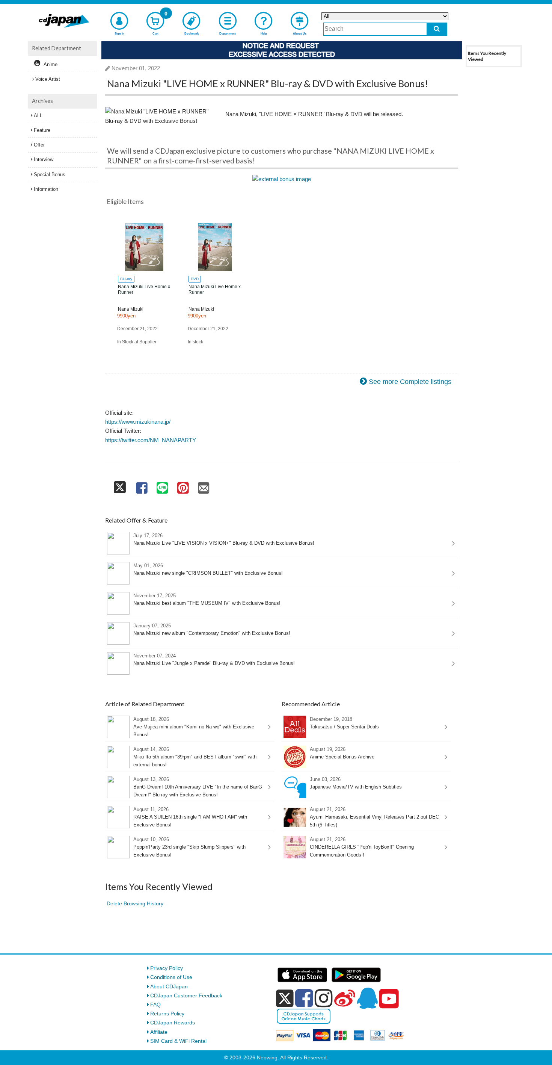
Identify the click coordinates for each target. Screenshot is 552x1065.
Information (46, 189)
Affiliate (158, 1032)
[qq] (367, 998)
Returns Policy (167, 1014)
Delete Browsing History (135, 903)
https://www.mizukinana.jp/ (137, 421)
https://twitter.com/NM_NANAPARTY (150, 440)
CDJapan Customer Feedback (186, 995)
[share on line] (162, 485)
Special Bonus (49, 174)
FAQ (155, 1005)
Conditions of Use (171, 977)
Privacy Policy (166, 968)
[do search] (437, 29)
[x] (285, 998)
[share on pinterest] (182, 485)
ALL (38, 115)
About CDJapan (169, 986)
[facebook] (304, 998)
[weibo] (344, 998)
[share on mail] (203, 485)
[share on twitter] (120, 485)
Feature (42, 130)
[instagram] (324, 998)
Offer (39, 145)
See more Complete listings (410, 381)
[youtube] (389, 999)
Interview (43, 159)
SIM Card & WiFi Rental (178, 1041)
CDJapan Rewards (172, 1023)
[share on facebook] (141, 485)
